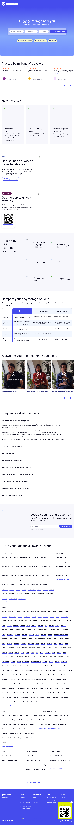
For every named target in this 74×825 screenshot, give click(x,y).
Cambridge (44, 566)
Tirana (58, 629)
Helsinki (50, 634)
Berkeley (45, 589)
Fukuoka (26, 729)
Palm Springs (34, 584)
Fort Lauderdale (15, 566)
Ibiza (22, 652)
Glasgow (17, 629)
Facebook (63, 797)
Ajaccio (38, 679)
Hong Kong (11, 720)
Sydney (49, 715)
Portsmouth (30, 665)
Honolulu (37, 566)
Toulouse (28, 629)
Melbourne (42, 715)
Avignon (69, 647)
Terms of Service (52, 797)
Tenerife (59, 652)
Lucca (22, 670)
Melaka (4, 738)
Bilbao (3, 634)
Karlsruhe (9, 693)
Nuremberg (29, 670)
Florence (43, 611)
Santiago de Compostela (61, 634)
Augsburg (9, 702)
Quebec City (59, 575)
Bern (43, 683)
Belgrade (18, 647)
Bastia (64, 679)
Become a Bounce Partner (25, 803)
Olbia (64, 652)
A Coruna (34, 688)
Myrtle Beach (5, 584)
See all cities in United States (10, 602)
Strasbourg (41, 638)
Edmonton (68, 566)
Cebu (32, 733)
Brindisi (51, 661)
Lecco (28, 674)
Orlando (44, 562)
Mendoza (28, 769)
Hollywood (5, 575)
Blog (21, 800)
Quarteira (16, 670)
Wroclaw (40, 629)
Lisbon (50, 611)
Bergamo (16, 638)
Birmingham (32, 647)
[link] (10, 179)
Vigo (70, 670)
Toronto (66, 557)
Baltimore (48, 580)
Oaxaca (4, 760)
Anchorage (18, 580)
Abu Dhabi (64, 756)
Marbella (27, 679)
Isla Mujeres (5, 765)
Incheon (9, 729)
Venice (55, 611)
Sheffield (42, 674)
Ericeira (23, 702)
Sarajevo (31, 634)
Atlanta (31, 566)
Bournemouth (21, 688)
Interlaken (14, 679)
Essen (55, 693)
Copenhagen (12, 616)
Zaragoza (21, 679)
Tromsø (48, 697)
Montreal (58, 562)
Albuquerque (49, 593)
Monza (9, 697)
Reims (26, 683)
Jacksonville (22, 598)
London (4, 611)
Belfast (37, 643)
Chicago (36, 557)
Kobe (16, 733)
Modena (54, 638)
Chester (4, 688)
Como (41, 652)
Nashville (28, 562)
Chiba (33, 738)
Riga (40, 656)
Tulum (12, 765)
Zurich (55, 643)
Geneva (13, 661)
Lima (43, 760)
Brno (62, 688)
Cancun (12, 756)
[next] (70, 85)
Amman (52, 765)
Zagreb (61, 638)
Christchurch (63, 720)
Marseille (51, 625)
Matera (19, 661)
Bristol (30, 638)
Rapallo (67, 688)
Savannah (48, 575)
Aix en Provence (58, 683)
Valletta (48, 638)
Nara (15, 738)
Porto (63, 620)
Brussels (40, 625)
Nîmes (32, 702)
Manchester (64, 616)
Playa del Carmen (12, 760)
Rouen (21, 683)
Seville (3, 625)
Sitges (57, 688)
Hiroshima (34, 715)
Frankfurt (20, 620)
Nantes (53, 665)
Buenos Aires (29, 760)
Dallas (9, 571)
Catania (22, 625)
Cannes (57, 661)
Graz (33, 674)
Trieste (39, 647)
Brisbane (55, 715)
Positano (11, 647)
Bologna (52, 616)
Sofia (45, 629)
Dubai (51, 756)
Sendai (15, 729)
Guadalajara (19, 756)
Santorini (9, 643)
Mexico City (5, 756)
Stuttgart (24, 634)
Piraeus (59, 670)
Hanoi (3, 729)
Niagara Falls (60, 566)
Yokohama (15, 715)
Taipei (14, 724)
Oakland (34, 571)
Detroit (18, 589)
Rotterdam (45, 679)
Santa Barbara (32, 589)
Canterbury (36, 693)
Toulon (47, 665)
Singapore (34, 720)
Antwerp (38, 683)
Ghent (32, 652)
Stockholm (53, 620)
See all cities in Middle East (57, 769)
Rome (14, 611)
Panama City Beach (29, 593)
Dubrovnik (52, 629)
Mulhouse (66, 693)
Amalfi (41, 670)
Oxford (57, 625)
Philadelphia (36, 562)
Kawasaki (4, 724)
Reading (65, 670)
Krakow (4, 620)
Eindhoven (60, 656)
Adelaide (50, 720)
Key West (41, 571)
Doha (69, 760)
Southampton (19, 656)
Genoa (11, 638)
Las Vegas (5, 562)
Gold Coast (48, 724)
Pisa (26, 620)
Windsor (26, 656)
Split (40, 620)
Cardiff (37, 634)
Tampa (11, 575)
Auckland (67, 715)
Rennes (66, 665)
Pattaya (27, 733)
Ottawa (67, 575)
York (15, 620)
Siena (3, 670)
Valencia (33, 625)
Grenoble (58, 679)
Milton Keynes (64, 697)
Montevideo (35, 774)
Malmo (29, 693)
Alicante (67, 638)
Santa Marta (29, 765)
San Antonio (5, 580)
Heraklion (4, 638)
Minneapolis (14, 584)
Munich (10, 620)
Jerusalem (53, 760)
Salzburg (4, 652)
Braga (3, 702)
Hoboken (51, 589)
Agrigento (32, 697)
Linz (37, 674)
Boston (16, 557)
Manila (12, 733)
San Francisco (44, 557)
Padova (55, 647)
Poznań (49, 647)
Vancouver (59, 557)
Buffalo (24, 589)
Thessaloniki (5, 661)
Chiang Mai (5, 733)
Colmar (9, 665)
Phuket (21, 729)
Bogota (42, 769)
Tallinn (66, 643)
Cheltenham (40, 697)
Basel (63, 674)
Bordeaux (17, 634)
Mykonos (63, 625)
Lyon (35, 638)
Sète (28, 702)
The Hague (55, 697)
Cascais (16, 693)
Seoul (18, 720)
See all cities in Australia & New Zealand (50, 728)
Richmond (59, 571)
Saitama (4, 742)
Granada (52, 670)
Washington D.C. (14, 562)
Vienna (40, 616)
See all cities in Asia (7, 746)
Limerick (43, 693)
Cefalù (41, 688)
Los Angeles (23, 557)
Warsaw (45, 616)
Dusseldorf (53, 656)
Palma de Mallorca (36, 661)
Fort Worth (33, 580)
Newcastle (65, 629)
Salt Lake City (19, 575)
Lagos (28, 688)
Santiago (44, 765)
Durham (35, 575)
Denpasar (31, 724)
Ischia (16, 683)
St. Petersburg (13, 598)
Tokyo (3, 715)
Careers (22, 811)
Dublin (20, 616)
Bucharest (31, 643)
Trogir (67, 656)
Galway (43, 643)
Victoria (66, 571)
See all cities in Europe (8, 705)
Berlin (57, 616)
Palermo (9, 625)
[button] (58, 31)
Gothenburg (56, 674)
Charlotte (4, 593)
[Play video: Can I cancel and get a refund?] (39, 374)
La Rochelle (34, 656)
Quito (42, 774)
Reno (11, 580)
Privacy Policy (51, 800)
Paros (46, 688)
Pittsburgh (5, 589)
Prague (37, 611)
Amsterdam (27, 616)
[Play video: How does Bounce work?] (13, 374)
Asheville (4, 598)
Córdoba (44, 661)
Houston (28, 571)
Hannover (48, 652)
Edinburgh (26, 611)
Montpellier (25, 661)
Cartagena (36, 769)
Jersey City (27, 575)
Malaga (35, 620)
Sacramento (40, 593)
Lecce (41, 665)
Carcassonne (5, 679)
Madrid (19, 611)
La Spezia (4, 647)
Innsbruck (23, 643)
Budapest (67, 611)
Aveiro (3, 697)
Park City (41, 575)
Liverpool (4, 629)
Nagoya (22, 715)
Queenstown (42, 720)
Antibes (49, 674)
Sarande (16, 702)
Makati (27, 738)
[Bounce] (10, 4)
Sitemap (35, 802)
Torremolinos (11, 688)
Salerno (10, 652)
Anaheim (11, 589)
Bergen (61, 643)
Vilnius (4, 665)
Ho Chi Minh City (22, 724)
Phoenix (21, 571)
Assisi (27, 652)
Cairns (56, 720)
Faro (53, 652)
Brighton (43, 634)
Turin (58, 620)
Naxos (11, 683)
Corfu (28, 625)
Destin (39, 589)
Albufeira (38, 702)
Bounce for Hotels (25, 808)
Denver (4, 571)
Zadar (34, 629)
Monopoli (4, 674)
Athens (34, 616)
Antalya (51, 688)
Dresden (22, 674)
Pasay (32, 729)
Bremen (66, 683)
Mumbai (10, 738)
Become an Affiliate (25, 806)
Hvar (37, 665)
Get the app (23, 797)
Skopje (49, 693)
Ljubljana (16, 643)
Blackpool (4, 656)
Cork (33, 679)
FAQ (34, 797)
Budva (60, 693)
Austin (51, 566)
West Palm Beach (24, 584)
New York (4, 557)
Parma (47, 670)
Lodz (10, 674)
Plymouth (15, 697)
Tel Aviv (57, 756)
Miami (10, 557)
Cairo (64, 760)
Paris (9, 611)
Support (35, 800)
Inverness (64, 661)
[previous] (64, 85)
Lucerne (24, 647)
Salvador (37, 760)
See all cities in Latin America (34, 782)
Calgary (65, 562)
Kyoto (27, 715)
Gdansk (11, 629)
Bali (10, 724)
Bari (46, 625)
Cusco (37, 756)
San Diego (24, 566)
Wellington (56, 724)
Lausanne (4, 683)
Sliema (36, 670)
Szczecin (49, 683)
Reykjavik (15, 665)
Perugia (52, 679)
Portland (15, 571)
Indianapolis (43, 584)
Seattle (30, 557)
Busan (22, 733)
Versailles (23, 693)
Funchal (45, 656)
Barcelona (4, 616)
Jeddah (59, 760)
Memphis (11, 593)
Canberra (63, 724)
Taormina (23, 665)
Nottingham (62, 647)
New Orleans (5, 566)
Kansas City (19, 593)
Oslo (22, 629)
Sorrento (16, 652)
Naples (22, 562)
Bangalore (21, 738)
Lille (37, 652)
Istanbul (45, 620)
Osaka (9, 715)
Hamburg (16, 625)
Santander (9, 670)
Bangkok (4, 720)
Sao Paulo (37, 765)
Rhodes (11, 656)
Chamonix (24, 638)
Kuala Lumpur (25, 720)
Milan (32, 611)
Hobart (41, 724)
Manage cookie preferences (51, 803)
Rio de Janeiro (30, 756)
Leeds (3, 643)
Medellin (28, 774)
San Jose (25, 580)
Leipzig (32, 683)
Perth (61, 715)
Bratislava (59, 665)
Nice (30, 620)
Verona (69, 620)
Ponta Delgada (24, 697)
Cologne (49, 643)
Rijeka (3, 693)
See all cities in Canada (62, 579)
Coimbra (15, 674)
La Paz (27, 778)
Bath (44, 647)
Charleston (41, 580)
